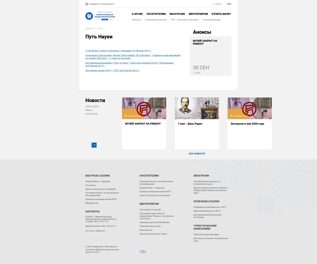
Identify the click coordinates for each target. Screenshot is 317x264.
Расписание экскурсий (156, 20)
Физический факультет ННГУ (207, 211)
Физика (88, 110)
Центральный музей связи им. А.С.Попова (208, 216)
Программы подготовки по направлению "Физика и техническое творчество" (157, 216)
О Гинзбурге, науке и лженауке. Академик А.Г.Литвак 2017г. (118, 50)
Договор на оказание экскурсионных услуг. (211, 239)
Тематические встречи (150, 226)
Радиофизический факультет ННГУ (210, 207)
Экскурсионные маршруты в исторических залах (207, 182)
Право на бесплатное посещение (100, 189)
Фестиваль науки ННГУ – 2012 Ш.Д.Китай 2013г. (112, 70)
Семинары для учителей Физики (154, 222)
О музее (137, 13)
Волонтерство (146, 230)
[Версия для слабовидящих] (229, 3)
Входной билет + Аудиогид (97, 181)
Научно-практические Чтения (153, 234)
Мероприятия (198, 13)
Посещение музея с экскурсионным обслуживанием (102, 194)
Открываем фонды (211, 20)
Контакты (136, 20)
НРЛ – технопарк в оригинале (184, 20)
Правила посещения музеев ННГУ (101, 199)
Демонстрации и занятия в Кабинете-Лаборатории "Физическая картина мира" (211, 190)
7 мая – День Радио (190, 123)
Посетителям (156, 13)
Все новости (197, 153)
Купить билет (221, 13)
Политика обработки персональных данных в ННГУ (102, 250)
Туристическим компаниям (206, 234)
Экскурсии (177, 13)
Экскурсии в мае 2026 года (247, 123)
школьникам (91, 113)
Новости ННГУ (92, 106)
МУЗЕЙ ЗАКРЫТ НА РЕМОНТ (143, 123)
